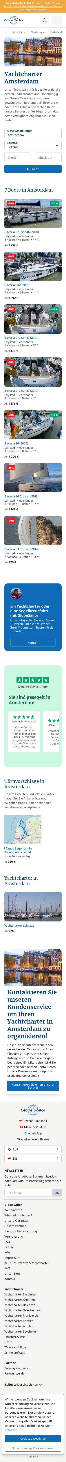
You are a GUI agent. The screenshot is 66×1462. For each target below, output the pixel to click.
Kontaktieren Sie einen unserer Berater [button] (33, 1086)
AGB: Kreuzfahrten (17, 1263)
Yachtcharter (19, 32)
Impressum (12, 1258)
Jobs (7, 1252)
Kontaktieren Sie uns (35, 1139)
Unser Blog (12, 1274)
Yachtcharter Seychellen (21, 1331)
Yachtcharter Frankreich (21, 1316)
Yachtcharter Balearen (19, 1305)
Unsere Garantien (16, 1221)
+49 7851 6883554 (35, 1121)
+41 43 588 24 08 (35, 1127)
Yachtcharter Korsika (18, 1321)
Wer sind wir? (13, 1210)
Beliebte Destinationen (22, 1385)
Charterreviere (14, 1337)
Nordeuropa (38, 32)
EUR (16, 1149)
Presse (9, 1247)
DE (15, 1158)
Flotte (8, 1342)
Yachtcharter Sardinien (20, 1294)
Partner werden (15, 1373)
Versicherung (13, 1236)
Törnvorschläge (15, 1347)
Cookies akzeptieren (33, 1438)
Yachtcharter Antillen (18, 1326)
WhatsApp (35, 1133)
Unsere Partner (15, 1226)
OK (57, 1193)
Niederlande (56, 32)
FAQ (7, 1242)
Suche (34, 169)
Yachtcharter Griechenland (23, 1310)
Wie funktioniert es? (18, 1215)
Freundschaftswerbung (20, 1231)
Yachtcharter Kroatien (19, 1300)
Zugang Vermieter (17, 1368)
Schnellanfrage (14, 1353)
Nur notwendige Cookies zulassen (33, 1448)
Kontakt (32, 643)
